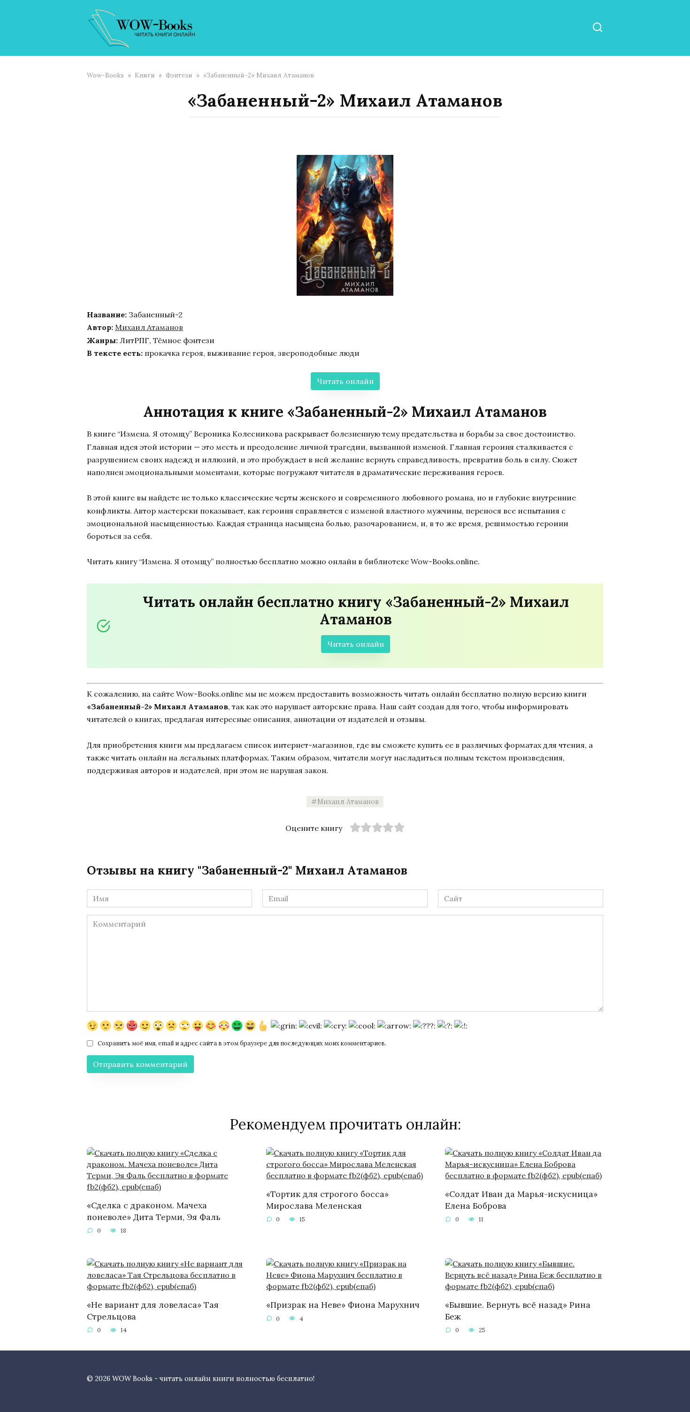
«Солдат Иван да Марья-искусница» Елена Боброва (521, 1200)
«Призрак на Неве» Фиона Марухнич (343, 1304)
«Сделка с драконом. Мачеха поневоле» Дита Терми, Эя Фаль (154, 1211)
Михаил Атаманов (149, 327)
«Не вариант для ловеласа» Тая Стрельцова (153, 1310)
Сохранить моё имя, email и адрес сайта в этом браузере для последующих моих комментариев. (242, 1043)
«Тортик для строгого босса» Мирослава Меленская (327, 1200)
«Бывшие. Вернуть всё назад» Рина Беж (517, 1310)
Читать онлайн (345, 381)
